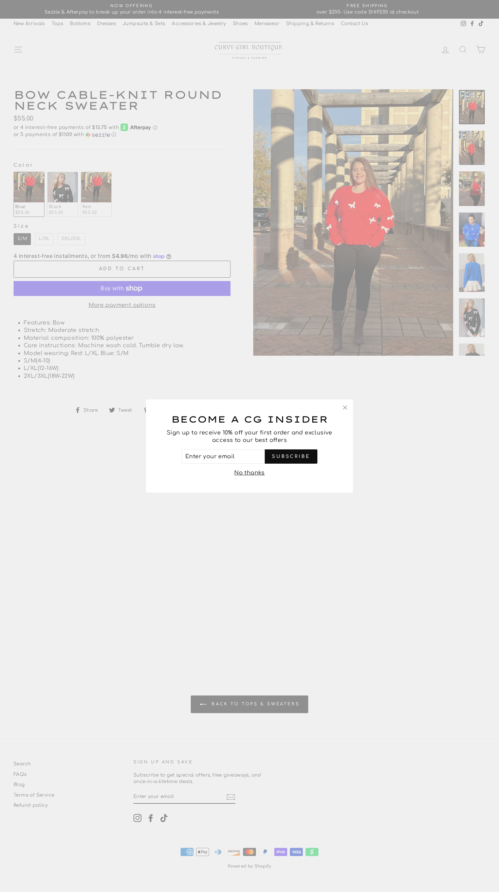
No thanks (249, 473)
